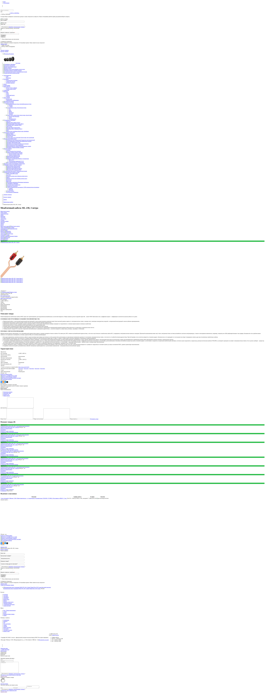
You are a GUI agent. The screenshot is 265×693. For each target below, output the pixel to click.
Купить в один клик (16, 675)
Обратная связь (4, 648)
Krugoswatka (9, 99)
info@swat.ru (3, 650)
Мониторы (8, 181)
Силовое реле (17, 184)
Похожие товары (4, 236)
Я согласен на (13, 27)
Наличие (3, 237)
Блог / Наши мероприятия (9, 610)
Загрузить (20, 368)
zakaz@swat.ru (55, 635)
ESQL (7, 130)
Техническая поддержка (11, 80)
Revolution (11, 112)
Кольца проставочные (14, 116)
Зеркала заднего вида (22, 176)
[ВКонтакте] (1, 382)
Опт (4, 622)
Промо (4, 615)
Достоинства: (4, 407)
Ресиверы (11, 53)
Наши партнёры (7, 627)
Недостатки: (3, 419)
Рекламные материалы (23, 182)
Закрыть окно (4, 44)
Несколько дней (7, 393)
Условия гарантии (10, 82)
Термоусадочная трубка (14, 155)
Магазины (8, 77)
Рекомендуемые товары (8, 614)
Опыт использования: (6, 389)
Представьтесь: (73, 419)
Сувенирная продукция (21, 71)
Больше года (6, 394)
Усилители (12, 65)
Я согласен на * (13, 673)
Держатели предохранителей (28, 140)
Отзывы (2, 235)
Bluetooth (11, 189)
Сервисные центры (10, 81)
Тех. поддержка (7, 623)
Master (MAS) (17, 122)
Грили (10, 117)
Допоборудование (17, 70)
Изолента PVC (17, 169)
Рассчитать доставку (16, 378)
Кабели (10, 68)
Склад (7, 94)
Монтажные (16, 157)
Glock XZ (8, 121)
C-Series (11, 106)
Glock (11, 136)
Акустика (18, 63)
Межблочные (17, 156)
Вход (4, 1)
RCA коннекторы (20, 162)
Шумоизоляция (18, 168)
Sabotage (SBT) (18, 125)
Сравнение (11, 431)
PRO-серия (15, 173)
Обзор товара (4, 227)
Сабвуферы (12, 64)
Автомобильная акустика (25, 104)
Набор (2, 230)
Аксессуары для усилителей (27, 137)
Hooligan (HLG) (18, 128)
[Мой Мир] (5, 382)
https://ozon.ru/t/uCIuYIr (6, 298)
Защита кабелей (18, 152)
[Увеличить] (10, 242)
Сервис (5, 625)
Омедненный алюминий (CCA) (16, 161)
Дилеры (8, 96)
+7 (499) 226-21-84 (5, 13)
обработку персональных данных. (17, 27)
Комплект (3, 231)
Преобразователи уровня (25, 146)
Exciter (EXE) (17, 127)
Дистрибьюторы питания (25, 141)
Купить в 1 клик (13, 375)
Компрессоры (17, 167)
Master (10, 111)
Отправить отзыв (94, 419)
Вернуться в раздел (5, 226)
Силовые (8, 150)
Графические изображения (12, 100)
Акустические (17, 151)
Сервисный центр (10, 95)
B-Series (11, 105)
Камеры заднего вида (20, 69)
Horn (10, 110)
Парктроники (17, 166)
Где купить (5, 628)
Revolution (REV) (20, 123)
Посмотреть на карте (44, 639)
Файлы (2, 238)
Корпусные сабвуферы (23, 131)
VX (9, 109)
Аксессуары (3, 233)
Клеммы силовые (20, 147)
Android (10, 188)
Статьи (5, 611)
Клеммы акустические (23, 143)
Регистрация (6, 3)
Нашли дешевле (13, 376)
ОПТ (7, 76)
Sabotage (11, 114)
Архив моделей (15, 73)
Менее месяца (6, 395)
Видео (2, 239)
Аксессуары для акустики (26, 115)
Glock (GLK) (9, 126)
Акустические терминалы (12, 192)
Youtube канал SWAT (11, 89)
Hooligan (14, 135)
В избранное (3, 432)
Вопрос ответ (6, 631)
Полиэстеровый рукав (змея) (15, 153)
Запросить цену (13, 690)
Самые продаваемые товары (7, 585)
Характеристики (4, 228)
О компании (6, 620)
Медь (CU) (11, 160)
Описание (3, 232)
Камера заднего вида (22, 178)
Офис (7, 92)
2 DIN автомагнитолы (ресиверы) (31, 187)
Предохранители (19, 145)
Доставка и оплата (7, 630)
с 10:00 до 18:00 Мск (14, 13)
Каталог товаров (5, 50)
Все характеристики (5, 295)
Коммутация (13, 66)
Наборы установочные (23, 158)
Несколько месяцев (7, 392)
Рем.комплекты (12, 118)
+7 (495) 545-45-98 (5, 649)
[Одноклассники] (3, 382)
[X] (7, 382)
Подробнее (3, 429)
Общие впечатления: (38, 419)
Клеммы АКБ (17, 142)
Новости (5, 621)
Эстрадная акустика (21, 107)
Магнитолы (9, 179)
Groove (12, 191)
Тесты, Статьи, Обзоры (11, 87)
